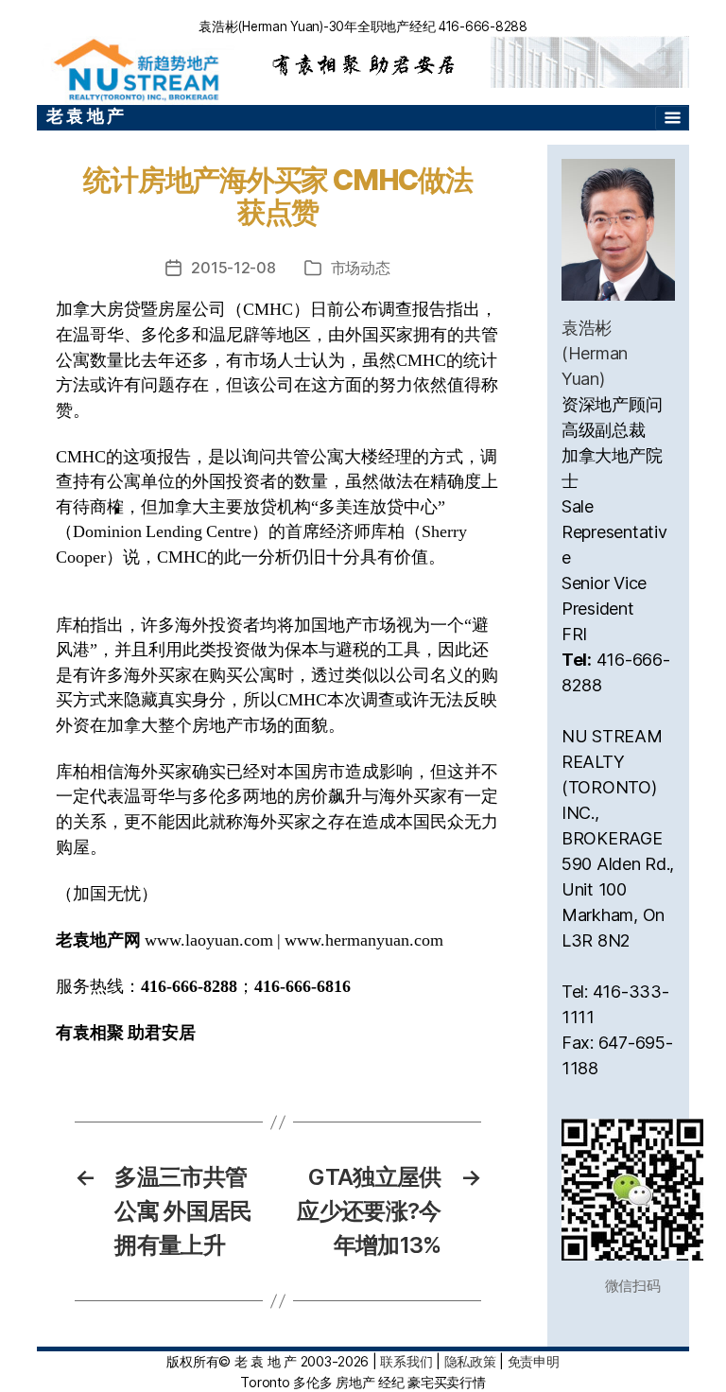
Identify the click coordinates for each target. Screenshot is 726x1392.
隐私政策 (470, 1361)
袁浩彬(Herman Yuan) (595, 353)
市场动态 (360, 267)
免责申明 (534, 1361)
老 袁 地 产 (85, 116)
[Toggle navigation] (672, 118)
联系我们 (406, 1361)
